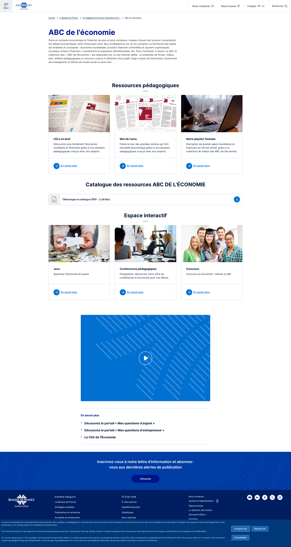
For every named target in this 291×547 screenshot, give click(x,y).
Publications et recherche (67, 512)
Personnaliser (240, 537)
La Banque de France (65, 502)
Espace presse (196, 505)
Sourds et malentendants (201, 501)
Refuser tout (260, 529)
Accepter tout (240, 529)
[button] (279, 6)
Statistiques (127, 512)
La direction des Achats (200, 510)
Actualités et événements (67, 517)
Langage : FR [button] (253, 6)
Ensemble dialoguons (65, 496)
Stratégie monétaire (64, 507)
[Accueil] (21, 501)
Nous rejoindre (129, 517)
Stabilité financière (131, 507)
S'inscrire (145, 478)
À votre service (129, 502)
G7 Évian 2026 (129, 496)
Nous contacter (196, 496)
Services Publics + (198, 514)
